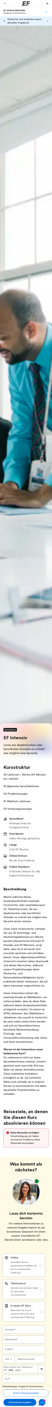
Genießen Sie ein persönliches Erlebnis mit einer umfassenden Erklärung (24, 1267)
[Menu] (46, 11)
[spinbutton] (5, 1370)
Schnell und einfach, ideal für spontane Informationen (24, 1291)
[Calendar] (41, 1369)
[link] (14, 11)
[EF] (26, 3)
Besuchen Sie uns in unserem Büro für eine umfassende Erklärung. (23, 1314)
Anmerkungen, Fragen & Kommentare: (22, 1386)
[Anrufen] (47, 3)
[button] (4, 3)
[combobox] (8, 1359)
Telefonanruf (18, 1283)
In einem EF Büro (21, 1305)
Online (14, 1257)
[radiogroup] (23, 1287)
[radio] (23, 1265)
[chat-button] (44, 1402)
